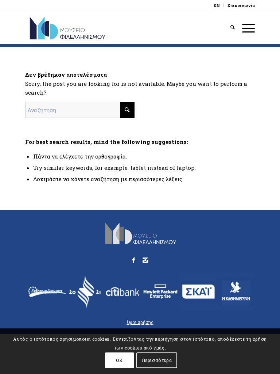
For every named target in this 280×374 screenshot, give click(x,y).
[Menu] (245, 27)
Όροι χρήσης (140, 322)
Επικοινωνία (241, 5)
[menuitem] (217, 5)
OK (119, 360)
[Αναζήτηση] (229, 27)
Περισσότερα (157, 360)
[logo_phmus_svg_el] (88, 27)
